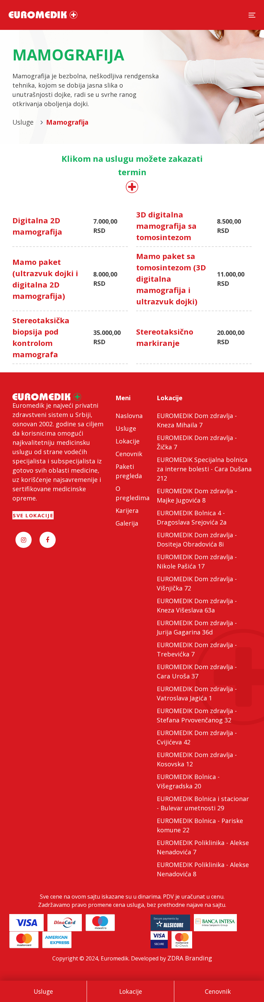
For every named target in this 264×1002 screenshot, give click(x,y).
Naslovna (129, 416)
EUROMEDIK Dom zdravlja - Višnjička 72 (197, 583)
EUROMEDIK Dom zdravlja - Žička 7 (197, 442)
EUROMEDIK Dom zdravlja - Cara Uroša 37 (197, 671)
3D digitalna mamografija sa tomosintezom (166, 225)
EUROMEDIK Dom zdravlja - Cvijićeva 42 (197, 737)
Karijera (127, 510)
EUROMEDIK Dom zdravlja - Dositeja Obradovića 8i (197, 539)
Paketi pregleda (129, 471)
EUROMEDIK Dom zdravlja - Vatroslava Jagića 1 (197, 693)
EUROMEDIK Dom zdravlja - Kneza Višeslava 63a (197, 605)
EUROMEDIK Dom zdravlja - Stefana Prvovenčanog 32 (197, 715)
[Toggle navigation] (252, 15)
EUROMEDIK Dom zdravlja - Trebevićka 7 (197, 649)
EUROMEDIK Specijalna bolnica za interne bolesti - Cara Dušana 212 (204, 468)
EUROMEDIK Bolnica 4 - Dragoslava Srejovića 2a (192, 517)
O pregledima (132, 493)
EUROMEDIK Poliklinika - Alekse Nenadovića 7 (203, 847)
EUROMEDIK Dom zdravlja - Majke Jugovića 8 (197, 495)
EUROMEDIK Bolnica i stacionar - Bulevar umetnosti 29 (203, 803)
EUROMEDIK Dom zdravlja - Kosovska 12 (197, 759)
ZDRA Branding (189, 958)
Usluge (43, 991)
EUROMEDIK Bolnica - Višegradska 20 (188, 781)
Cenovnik (218, 991)
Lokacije (130, 991)
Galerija (127, 523)
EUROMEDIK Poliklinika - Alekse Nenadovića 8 (203, 869)
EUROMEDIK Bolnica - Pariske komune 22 (200, 825)
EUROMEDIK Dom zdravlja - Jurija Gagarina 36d (197, 627)
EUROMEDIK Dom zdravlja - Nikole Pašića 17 (197, 561)
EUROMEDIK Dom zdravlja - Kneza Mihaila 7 (197, 420)
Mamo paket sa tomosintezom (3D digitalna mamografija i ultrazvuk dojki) (171, 278)
